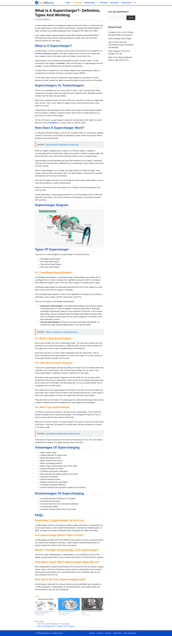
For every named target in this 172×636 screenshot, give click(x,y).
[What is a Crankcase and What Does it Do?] (92, 604)
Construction (126, 3)
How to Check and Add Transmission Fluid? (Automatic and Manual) (120, 44)
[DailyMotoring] (44, 2)
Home (68, 3)
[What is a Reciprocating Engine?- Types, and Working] (69, 604)
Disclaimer (108, 633)
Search (131, 18)
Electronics (114, 3)
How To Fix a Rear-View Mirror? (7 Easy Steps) (53, 624)
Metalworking (89, 3)
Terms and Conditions (129, 633)
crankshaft (60, 63)
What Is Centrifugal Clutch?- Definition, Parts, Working (55, 626)
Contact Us (100, 633)
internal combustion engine (46, 53)
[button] (135, 2)
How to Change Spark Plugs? (120, 38)
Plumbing (103, 3)
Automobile (77, 3)
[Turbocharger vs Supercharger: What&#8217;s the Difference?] (45, 604)
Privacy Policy (117, 633)
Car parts (40, 621)
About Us (92, 633)
